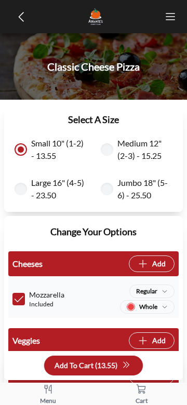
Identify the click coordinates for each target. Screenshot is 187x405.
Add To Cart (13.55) (86, 365)
